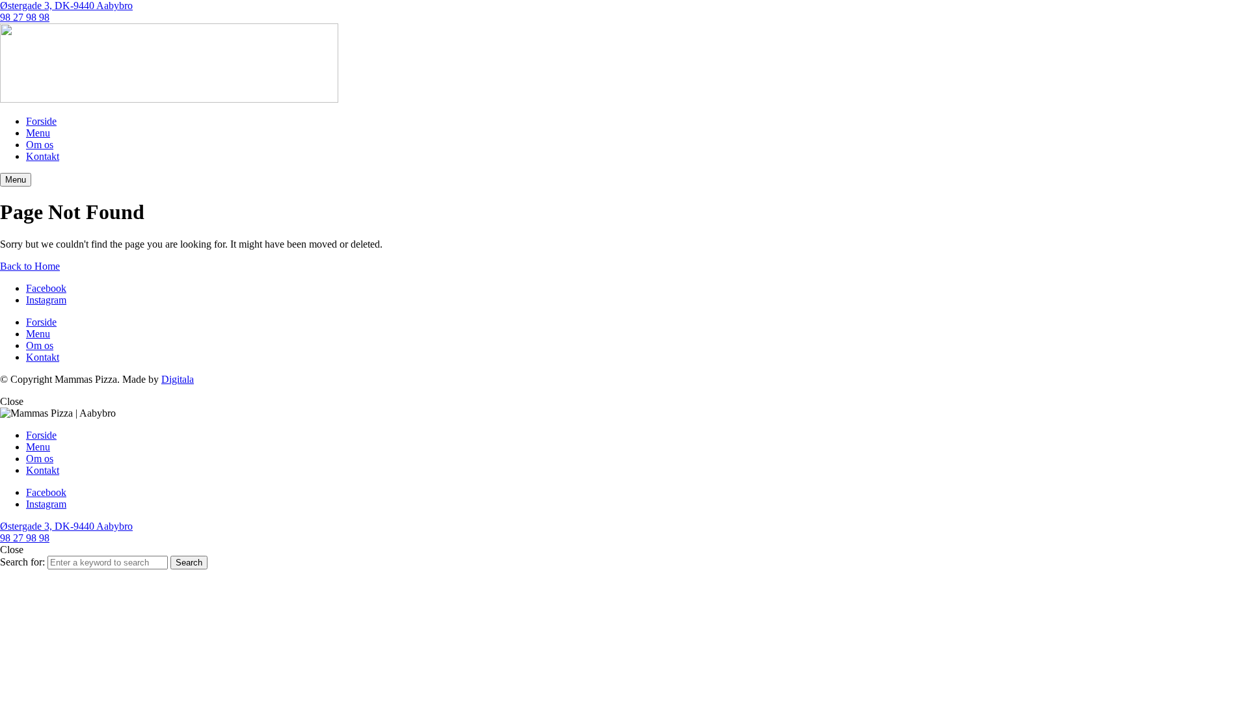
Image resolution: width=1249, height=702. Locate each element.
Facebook (46, 288)
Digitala (177, 379)
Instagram (46, 300)
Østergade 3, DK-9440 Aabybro (66, 5)
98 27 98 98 (24, 17)
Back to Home (30, 266)
